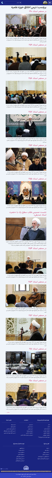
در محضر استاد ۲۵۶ (37, 145)
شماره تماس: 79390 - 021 (26, 476)
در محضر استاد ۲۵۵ (37, 178)
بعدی (7, 412)
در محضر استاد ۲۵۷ (37, 112)
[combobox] (13, 2)
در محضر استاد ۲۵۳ (37, 282)
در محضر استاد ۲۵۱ (37, 349)
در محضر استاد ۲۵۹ (37, 45)
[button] (49, 2)
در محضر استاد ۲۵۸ (37, 78)
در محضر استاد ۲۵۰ (37, 380)
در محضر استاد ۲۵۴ (37, 248)
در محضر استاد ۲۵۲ (37, 315)
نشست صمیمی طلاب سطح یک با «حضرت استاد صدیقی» (27, 214)
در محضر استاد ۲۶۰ (37, 11)
